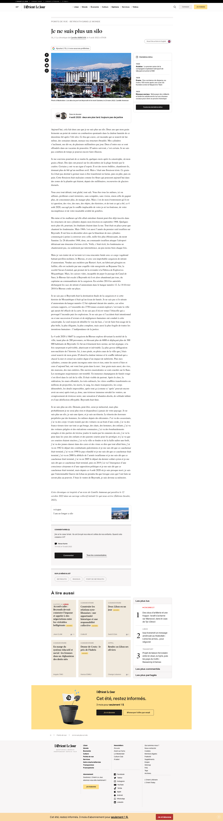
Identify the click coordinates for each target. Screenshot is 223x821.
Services (86, 759)
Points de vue (59, 21)
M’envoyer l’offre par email (138, 712)
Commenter (68, 555)
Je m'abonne (164, 817)
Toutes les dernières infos (152, 107)
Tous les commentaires (96, 555)
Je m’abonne (109, 712)
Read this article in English (156, 41)
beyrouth (62, 579)
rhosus (76, 579)
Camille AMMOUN (78, 37)
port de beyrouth (95, 579)
